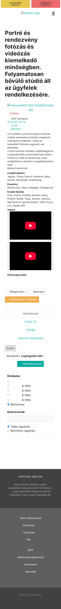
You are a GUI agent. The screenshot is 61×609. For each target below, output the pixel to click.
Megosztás (17, 291)
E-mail (14, 125)
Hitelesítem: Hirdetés (23, 299)
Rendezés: (24, 356)
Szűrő (10, 348)
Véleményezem (31, 363)
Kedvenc (39, 291)
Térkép (30, 329)
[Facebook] (8, 278)
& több (26, 385)
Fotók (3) (30, 321)
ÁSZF (30, 550)
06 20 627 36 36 (16, 122)
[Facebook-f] (30, 579)
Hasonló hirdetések (30, 338)
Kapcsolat (30, 571)
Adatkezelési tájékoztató (30, 557)
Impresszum (30, 564)
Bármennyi (17, 404)
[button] (7, 14)
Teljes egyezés (20, 426)
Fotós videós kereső (30, 518)
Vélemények (31, 313)
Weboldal (16, 128)
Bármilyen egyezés (23, 430)
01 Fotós (14, 113)
